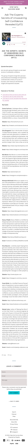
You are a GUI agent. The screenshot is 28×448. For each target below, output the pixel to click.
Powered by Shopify (14, 437)
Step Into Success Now (14, 8)
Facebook (15, 427)
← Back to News (14, 401)
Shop (14, 416)
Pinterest (14, 430)
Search (14, 412)
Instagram (15, 432)
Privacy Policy (14, 424)
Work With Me (14, 420)
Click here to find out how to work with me (14, 94)
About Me (14, 422)
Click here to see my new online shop (13, 96)
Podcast (14, 414)
